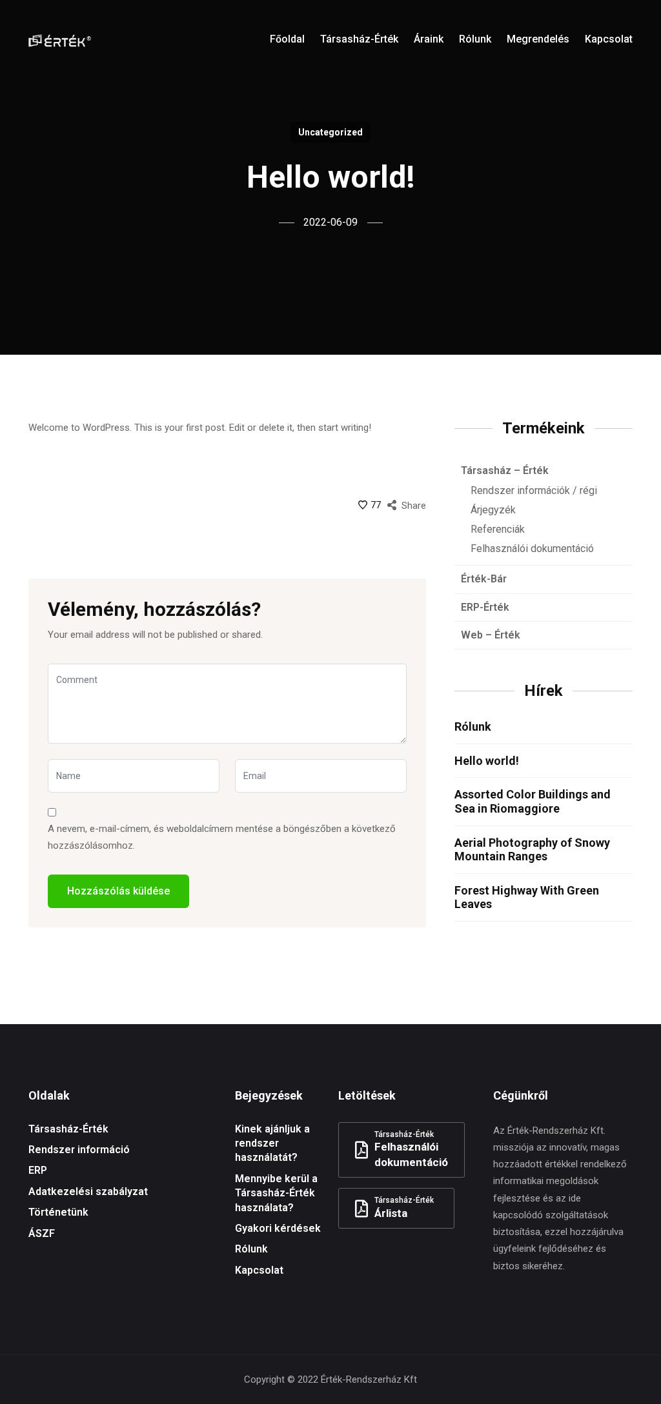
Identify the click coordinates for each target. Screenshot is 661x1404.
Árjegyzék (493, 510)
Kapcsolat (259, 1270)
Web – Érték (490, 635)
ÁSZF (41, 1233)
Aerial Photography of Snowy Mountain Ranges (532, 850)
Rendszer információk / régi (534, 490)
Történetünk (58, 1212)
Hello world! (486, 760)
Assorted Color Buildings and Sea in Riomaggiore (532, 801)
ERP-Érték (485, 607)
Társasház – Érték (505, 470)
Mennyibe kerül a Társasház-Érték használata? (276, 1193)
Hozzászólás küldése (118, 891)
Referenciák (498, 529)
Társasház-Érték (68, 1129)
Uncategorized (330, 132)
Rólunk (472, 726)
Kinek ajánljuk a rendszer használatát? (272, 1143)
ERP (37, 1170)
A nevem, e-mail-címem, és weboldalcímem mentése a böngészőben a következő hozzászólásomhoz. (222, 837)
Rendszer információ (79, 1149)
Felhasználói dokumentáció (532, 548)
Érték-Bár (484, 579)
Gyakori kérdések (278, 1228)
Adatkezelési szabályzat (88, 1191)
